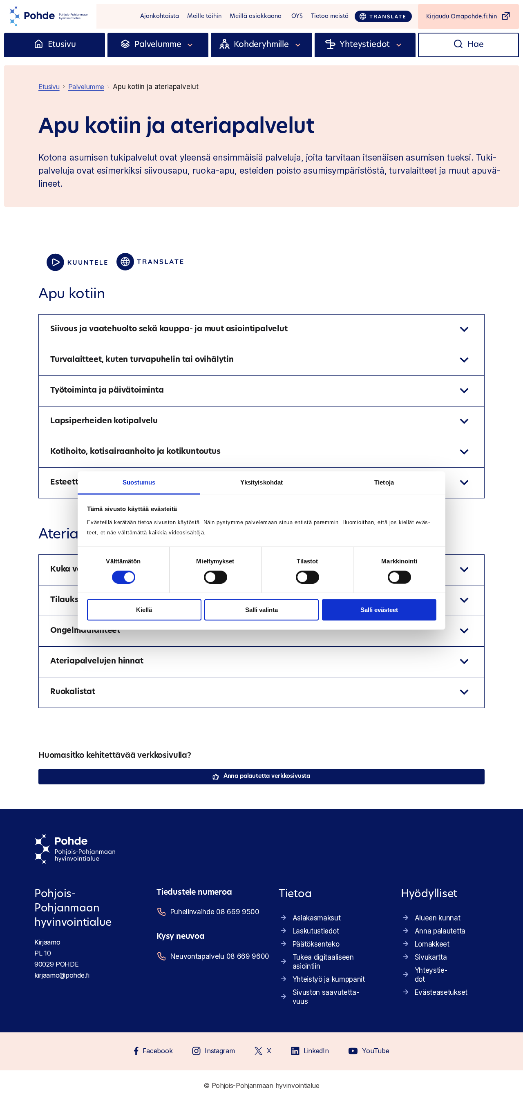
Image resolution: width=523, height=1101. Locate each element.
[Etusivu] (39, 45)
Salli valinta (261, 609)
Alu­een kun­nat (437, 918)
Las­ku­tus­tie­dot (316, 931)
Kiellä (144, 609)
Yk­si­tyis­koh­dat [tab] (261, 481)
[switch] (215, 577)
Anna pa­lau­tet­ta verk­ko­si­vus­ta (267, 776)
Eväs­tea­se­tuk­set (441, 992)
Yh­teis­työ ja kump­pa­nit (329, 979)
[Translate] (383, 16)
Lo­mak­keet (432, 944)
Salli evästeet (379, 609)
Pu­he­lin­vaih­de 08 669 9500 (214, 912)
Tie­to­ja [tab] (384, 481)
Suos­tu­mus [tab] (139, 481)
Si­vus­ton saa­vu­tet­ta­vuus (326, 996)
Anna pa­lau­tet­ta (440, 931)
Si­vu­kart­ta (431, 957)
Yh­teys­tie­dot (431, 974)
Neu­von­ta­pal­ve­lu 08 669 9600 (214, 956)
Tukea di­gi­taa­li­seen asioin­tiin (323, 961)
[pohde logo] (48, 16)
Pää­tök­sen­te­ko (316, 944)
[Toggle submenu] (190, 45)
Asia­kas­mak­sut (317, 918)
